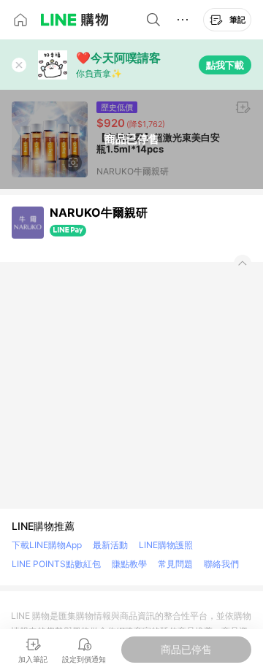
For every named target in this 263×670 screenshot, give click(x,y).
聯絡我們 (221, 563)
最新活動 (110, 544)
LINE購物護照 (166, 544)
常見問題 (175, 563)
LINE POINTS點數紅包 (56, 563)
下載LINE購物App (47, 544)
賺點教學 (129, 563)
